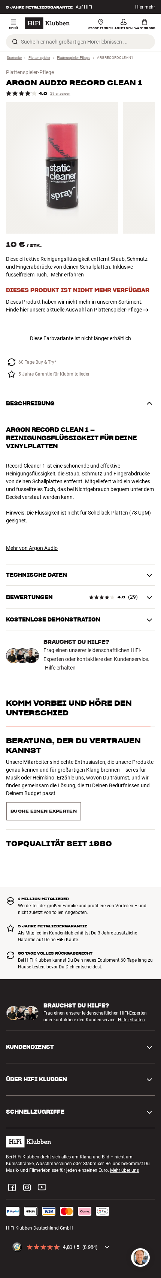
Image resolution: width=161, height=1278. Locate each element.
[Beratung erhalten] (140, 1257)
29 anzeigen (60, 93)
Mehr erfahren (67, 275)
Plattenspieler (39, 58)
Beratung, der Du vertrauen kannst (73, 745)
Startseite (14, 58)
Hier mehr (145, 7)
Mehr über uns (124, 1136)
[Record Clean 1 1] (62, 168)
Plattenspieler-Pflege (73, 58)
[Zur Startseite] (47, 23)
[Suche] (14, 41)
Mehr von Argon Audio (32, 548)
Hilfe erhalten (60, 668)
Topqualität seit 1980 (59, 778)
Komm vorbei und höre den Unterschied (69, 708)
